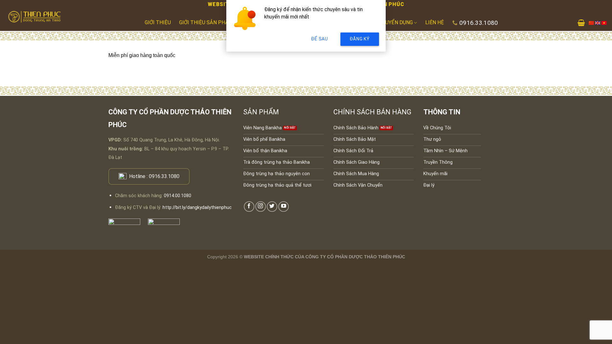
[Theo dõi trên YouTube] (283, 206)
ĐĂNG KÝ (360, 38)
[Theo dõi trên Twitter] (272, 206)
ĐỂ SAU (319, 38)
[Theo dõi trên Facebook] (249, 206)
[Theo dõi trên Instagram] (260, 206)
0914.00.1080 (177, 195)
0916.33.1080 (164, 176)
